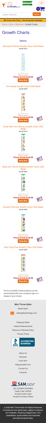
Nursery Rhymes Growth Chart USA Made (23, 208)
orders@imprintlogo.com (26, 313)
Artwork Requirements (23, 326)
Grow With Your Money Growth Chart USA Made (23, 128)
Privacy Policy (23, 334)
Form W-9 (23, 360)
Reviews (23, 356)
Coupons (23, 372)
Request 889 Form (23, 364)
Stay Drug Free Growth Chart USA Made (23, 248)
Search (36, 14)
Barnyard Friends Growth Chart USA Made (23, 47)
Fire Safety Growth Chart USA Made (23, 87)
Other (11, 24)
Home (4, 24)
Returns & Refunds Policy (23, 330)
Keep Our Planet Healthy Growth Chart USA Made (23, 169)
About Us (23, 353)
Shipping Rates (23, 322)
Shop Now (23, 80)
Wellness (19, 24)
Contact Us (23, 368)
